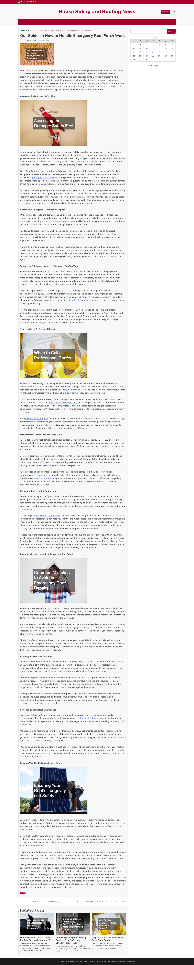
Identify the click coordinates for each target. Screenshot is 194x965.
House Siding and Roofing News (97, 11)
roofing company (69, 389)
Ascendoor (113, 962)
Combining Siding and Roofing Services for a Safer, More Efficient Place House (71, 940)
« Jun (150, 65)
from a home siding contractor (64, 402)
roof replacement (44, 478)
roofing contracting (86, 718)
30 (140, 59)
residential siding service (78, 300)
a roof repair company (37, 418)
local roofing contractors (48, 515)
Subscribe (165, 12)
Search (171, 31)
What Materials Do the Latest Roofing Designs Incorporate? (35, 938)
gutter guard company (43, 177)
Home (23, 893)
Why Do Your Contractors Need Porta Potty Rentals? (107, 938)
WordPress (131, 962)
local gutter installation (54, 221)
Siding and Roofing (41, 40)
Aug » (156, 65)
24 (147, 56)
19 (159, 52)
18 (153, 52)
